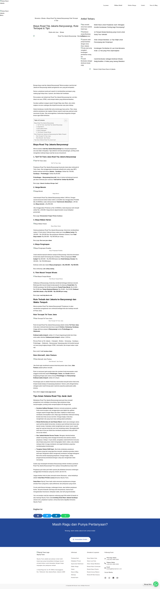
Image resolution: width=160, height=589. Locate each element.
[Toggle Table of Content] (65, 120)
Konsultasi (80, 8)
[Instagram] (105, 577)
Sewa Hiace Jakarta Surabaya (68, 497)
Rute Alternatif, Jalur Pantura (43, 138)
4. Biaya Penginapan (41, 130)
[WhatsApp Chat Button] (155, 583)
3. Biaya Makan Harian (41, 128)
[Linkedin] (113, 577)
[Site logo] (6, 2)
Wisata (43, 18)
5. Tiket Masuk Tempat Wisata (43, 132)
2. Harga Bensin (40, 126)
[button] (37, 516)
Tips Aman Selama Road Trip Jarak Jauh (45, 140)
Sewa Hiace (37, 481)
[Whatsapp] (109, 577)
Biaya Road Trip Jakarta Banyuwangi (44, 123)
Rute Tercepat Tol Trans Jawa (43, 136)
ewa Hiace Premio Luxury (46, 477)
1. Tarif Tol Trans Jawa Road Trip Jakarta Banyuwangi (49, 125)
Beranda (37, 18)
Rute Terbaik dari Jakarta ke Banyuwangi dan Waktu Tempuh (50, 134)
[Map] (117, 577)
